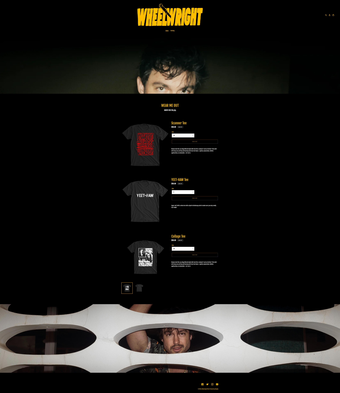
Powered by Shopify (214, 389)
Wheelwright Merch (206, 389)
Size (173, 132)
